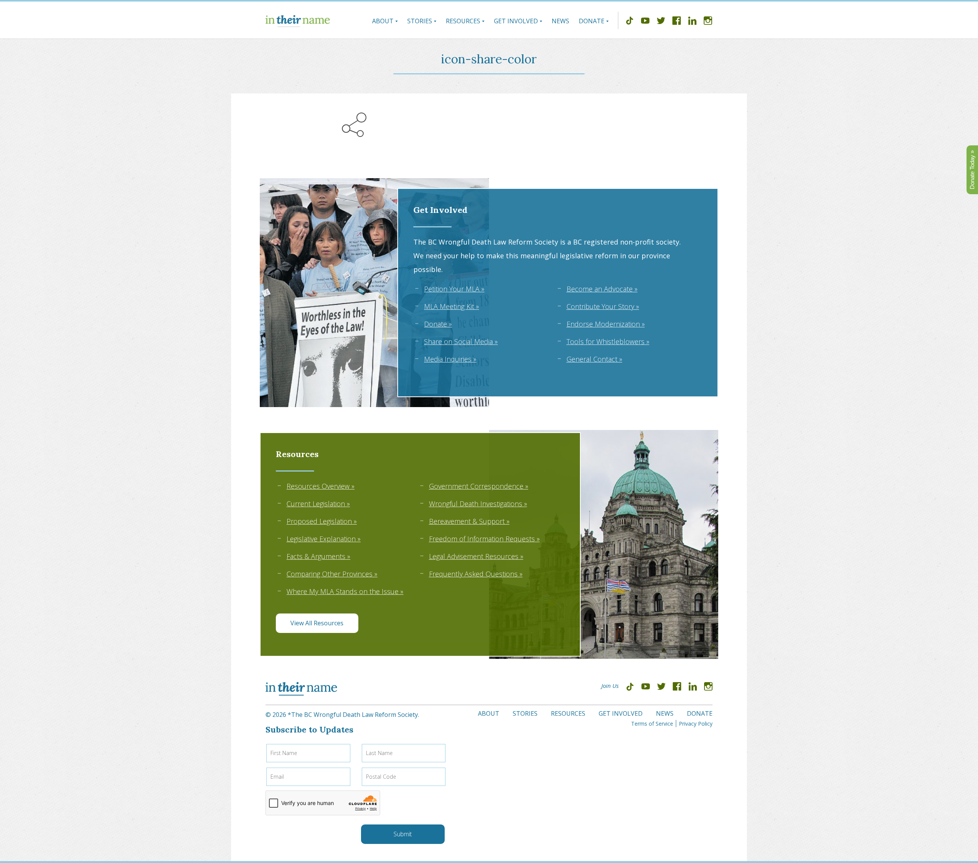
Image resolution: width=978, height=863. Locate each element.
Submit (402, 834)
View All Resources (316, 623)
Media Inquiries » (450, 359)
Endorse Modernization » (606, 323)
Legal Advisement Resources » (476, 556)
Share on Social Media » (461, 341)
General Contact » (594, 359)
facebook (676, 21)
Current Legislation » (318, 503)
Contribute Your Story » (603, 306)
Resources (463, 21)
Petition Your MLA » (454, 288)
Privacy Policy (695, 723)
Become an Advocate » (602, 288)
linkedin (692, 21)
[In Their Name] (298, 21)
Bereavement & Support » (469, 521)
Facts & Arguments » (318, 556)
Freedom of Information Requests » (484, 538)
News (560, 21)
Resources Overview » (321, 486)
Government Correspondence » (478, 486)
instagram (708, 21)
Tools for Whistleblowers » (608, 341)
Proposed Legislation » (322, 521)
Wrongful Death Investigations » (478, 503)
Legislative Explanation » (324, 538)
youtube (645, 21)
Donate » (438, 323)
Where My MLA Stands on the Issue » (345, 591)
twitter (661, 21)
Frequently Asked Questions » (476, 573)
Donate (591, 21)
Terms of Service (652, 723)
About (382, 21)
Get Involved (516, 21)
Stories (419, 21)
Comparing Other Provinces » (332, 573)
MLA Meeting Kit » (451, 306)
